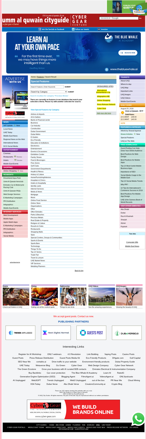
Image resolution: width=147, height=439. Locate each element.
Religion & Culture (38, 223)
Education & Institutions (40, 143)
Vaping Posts (110, 354)
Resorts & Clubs (37, 226)
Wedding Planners (38, 266)
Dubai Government (38, 131)
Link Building (92, 354)
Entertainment (36, 149)
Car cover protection (56, 373)
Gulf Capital (135, 358)
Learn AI (107, 373)
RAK (83, 425)
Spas (33, 235)
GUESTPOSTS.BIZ (81, 429)
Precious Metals (37, 218)
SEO (64, 394)
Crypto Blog (117, 384)
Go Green (60, 365)
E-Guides (34, 137)
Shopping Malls (37, 232)
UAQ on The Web (127, 141)
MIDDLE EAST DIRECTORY (56, 427)
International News (10, 143)
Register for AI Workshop (30, 354)
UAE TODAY (106, 425)
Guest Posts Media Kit (70, 358)
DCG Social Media (10, 146)
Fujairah (124, 227)
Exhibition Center (37, 154)
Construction (36, 129)
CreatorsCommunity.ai (95, 384)
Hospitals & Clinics (38, 180)
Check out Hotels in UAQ (12, 307)
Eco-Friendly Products (96, 358)
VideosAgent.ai (106, 376)
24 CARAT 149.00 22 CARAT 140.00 (129, 117)
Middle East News (10, 136)
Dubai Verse (52, 384)
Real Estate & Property (39, 220)
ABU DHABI (60, 425)
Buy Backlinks (35, 373)
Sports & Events (37, 241)
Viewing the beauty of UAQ (126, 307)
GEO (69, 394)
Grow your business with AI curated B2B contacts (64, 369)
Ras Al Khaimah (127, 216)
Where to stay (126, 84)
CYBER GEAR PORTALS (16, 427)
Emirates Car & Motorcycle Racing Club (13, 186)
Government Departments (41, 169)
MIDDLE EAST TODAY (36, 427)
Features (40, 77)
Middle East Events (10, 164)
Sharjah (124, 220)
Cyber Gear (101, 108)
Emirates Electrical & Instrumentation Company (113, 369)
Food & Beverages (38, 160)
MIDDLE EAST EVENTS (76, 427)
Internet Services (37, 189)
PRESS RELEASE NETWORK (117, 427)
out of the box (98, 380)
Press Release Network (106, 104)
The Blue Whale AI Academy (84, 373)
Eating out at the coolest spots (43, 307)
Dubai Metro (35, 134)
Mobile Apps (8, 219)
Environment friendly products (95, 361)
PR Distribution (9, 201)
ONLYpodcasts (126, 376)
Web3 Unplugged (78, 380)
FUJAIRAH (76, 425)
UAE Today (7, 132)
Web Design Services (11, 194)
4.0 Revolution (74, 354)
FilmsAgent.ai (87, 376)
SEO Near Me (24, 361)
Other (33, 209)
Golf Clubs (35, 166)
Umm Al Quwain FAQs (12, 191)
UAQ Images (126, 95)
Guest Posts (17, 358)
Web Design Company (98, 365)
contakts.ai (41, 361)
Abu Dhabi (125, 209)
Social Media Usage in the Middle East (131, 176)
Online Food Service (39, 200)
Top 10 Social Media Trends (132, 181)
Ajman (123, 223)
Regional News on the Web (14, 139)
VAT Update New (11, 126)
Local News (8, 129)
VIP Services (36, 263)
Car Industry (35, 126)
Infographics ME (103, 96)
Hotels (12, 160)
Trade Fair (35, 255)
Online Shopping (13, 171)
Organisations (36, 206)
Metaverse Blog (43, 365)
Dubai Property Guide (125, 361)
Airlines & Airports (38, 114)
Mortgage (34, 195)
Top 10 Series (36, 252)
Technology (35, 246)
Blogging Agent (68, 376)
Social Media (8, 236)
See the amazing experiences (100, 307)
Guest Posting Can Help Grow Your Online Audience (131, 149)
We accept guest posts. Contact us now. (73, 316)
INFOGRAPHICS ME (66, 429)
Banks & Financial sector (40, 120)
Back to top (79, 271)
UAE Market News (38, 261)
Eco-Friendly (36, 140)
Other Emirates (36, 212)
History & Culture (37, 175)
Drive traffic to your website (64, 361)
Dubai (123, 213)
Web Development (10, 215)
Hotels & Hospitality (38, 183)
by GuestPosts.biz (78, 394)
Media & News (36, 192)
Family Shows (36, 157)
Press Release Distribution (42, 358)
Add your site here (104, 113)
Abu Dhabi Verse (71, 384)
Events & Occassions (39, 152)
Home (33, 77)
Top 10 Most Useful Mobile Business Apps (131, 167)
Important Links (127, 91)
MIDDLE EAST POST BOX (95, 427)
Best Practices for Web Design (129, 155)
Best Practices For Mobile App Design (131, 195)
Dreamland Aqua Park (12, 178)
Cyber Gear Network (124, 365)
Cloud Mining (134, 380)
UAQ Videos (125, 98)
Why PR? (124, 185)
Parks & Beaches (37, 215)
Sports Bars (35, 243)
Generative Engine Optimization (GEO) (37, 376)
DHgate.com (118, 358)
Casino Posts (128, 354)
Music (33, 197)
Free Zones (35, 163)
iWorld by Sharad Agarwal (131, 131)
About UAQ (125, 81)
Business (34, 123)
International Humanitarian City (103, 91)
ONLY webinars (54, 354)
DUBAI (51, 425)
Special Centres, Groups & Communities (46, 238)
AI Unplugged (19, 380)
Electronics (35, 146)
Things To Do (36, 249)
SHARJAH (90, 425)
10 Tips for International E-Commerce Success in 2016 (132, 189)
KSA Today (35, 384)
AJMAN (68, 425)
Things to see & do (67, 307)
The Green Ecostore (27, 369)
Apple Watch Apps (10, 222)
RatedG (120, 373)
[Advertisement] (15, 250)
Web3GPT (36, 380)
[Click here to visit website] (73, 73)
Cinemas (6, 153)
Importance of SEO (128, 172)
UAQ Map (124, 88)
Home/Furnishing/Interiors (41, 177)
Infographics (8, 205)
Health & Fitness (37, 172)
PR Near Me (116, 380)
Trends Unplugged (55, 380)
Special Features (127, 138)
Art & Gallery (35, 117)
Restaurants (12, 157)
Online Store (35, 203)
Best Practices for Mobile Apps (130, 161)
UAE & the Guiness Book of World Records (131, 201)
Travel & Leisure (37, 258)
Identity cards (36, 186)
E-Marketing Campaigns (12, 198)
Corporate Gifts (132, 242)
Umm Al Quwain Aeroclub (13, 182)
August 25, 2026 (132, 110)
